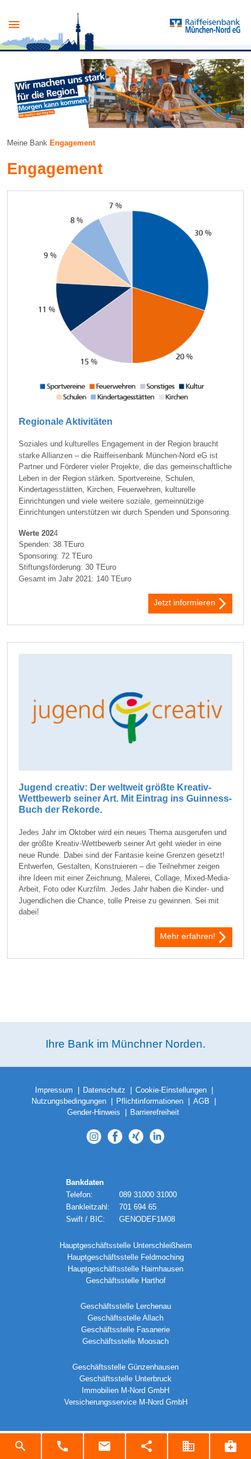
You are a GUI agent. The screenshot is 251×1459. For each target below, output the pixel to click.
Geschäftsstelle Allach (125, 1318)
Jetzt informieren (184, 602)
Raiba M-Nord (132, 26)
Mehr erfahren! (187, 936)
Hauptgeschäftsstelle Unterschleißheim (126, 1246)
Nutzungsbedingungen (69, 1101)
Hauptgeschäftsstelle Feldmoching (125, 1257)
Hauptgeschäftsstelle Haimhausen (125, 1269)
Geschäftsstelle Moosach (125, 1341)
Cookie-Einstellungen (171, 1090)
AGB (201, 1101)
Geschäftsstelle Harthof (126, 1281)
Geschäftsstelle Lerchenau (126, 1306)
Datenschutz (104, 1090)
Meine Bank (27, 142)
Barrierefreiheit (154, 1112)
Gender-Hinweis (93, 1112)
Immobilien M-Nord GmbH (125, 1391)
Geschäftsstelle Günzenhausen (125, 1367)
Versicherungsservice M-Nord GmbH (125, 1402)
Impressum (54, 1090)
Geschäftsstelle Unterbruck (125, 1379)
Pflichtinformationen (149, 1101)
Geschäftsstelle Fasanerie (125, 1330)
